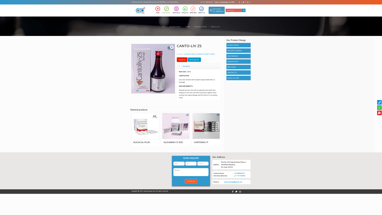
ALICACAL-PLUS (141, 142)
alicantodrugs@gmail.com (233, 182)
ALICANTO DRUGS (175, 27)
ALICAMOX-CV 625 (173, 142)
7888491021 (240, 173)
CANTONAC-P (201, 142)
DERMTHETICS (232, 72)
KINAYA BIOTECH (232, 62)
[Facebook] (239, 2)
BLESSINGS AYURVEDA (234, 51)
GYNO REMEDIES (232, 56)
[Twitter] (244, 2)
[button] (171, 47)
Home (163, 27)
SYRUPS (187, 27)
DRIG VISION (231, 67)
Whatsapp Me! (194, 60)
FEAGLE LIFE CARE (233, 78)
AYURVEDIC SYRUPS (200, 27)
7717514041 (240, 176)
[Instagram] (248, 2)
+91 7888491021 (207, 2)
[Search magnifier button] (244, 10)
